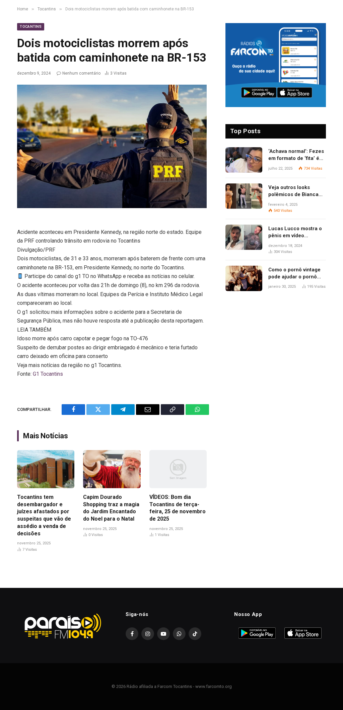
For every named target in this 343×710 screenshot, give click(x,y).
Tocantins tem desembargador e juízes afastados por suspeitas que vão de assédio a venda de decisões (44, 515)
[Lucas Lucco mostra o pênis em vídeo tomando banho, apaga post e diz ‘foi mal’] (243, 237)
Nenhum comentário (81, 73)
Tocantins (31, 26)
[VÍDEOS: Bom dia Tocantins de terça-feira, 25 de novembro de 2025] (178, 469)
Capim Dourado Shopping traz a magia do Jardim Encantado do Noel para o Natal (111, 508)
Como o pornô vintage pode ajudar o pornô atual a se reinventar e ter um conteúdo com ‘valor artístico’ (295, 274)
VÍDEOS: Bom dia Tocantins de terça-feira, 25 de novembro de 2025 (177, 508)
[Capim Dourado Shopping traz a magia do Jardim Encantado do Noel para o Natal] (111, 469)
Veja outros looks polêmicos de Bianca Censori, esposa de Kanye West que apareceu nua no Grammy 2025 (293, 191)
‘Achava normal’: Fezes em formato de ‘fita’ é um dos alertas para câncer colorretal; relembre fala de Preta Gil (296, 155)
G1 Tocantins (48, 374)
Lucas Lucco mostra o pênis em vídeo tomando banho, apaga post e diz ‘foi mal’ (296, 233)
